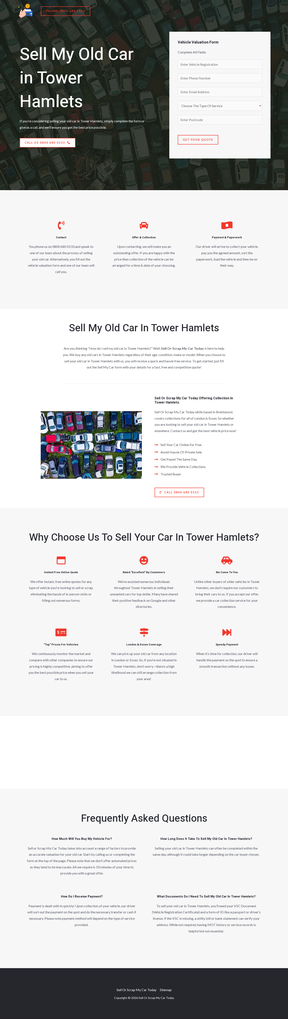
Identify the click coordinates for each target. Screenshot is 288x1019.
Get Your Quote (198, 139)
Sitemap (166, 990)
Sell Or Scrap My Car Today (136, 990)
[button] (65, 11)
